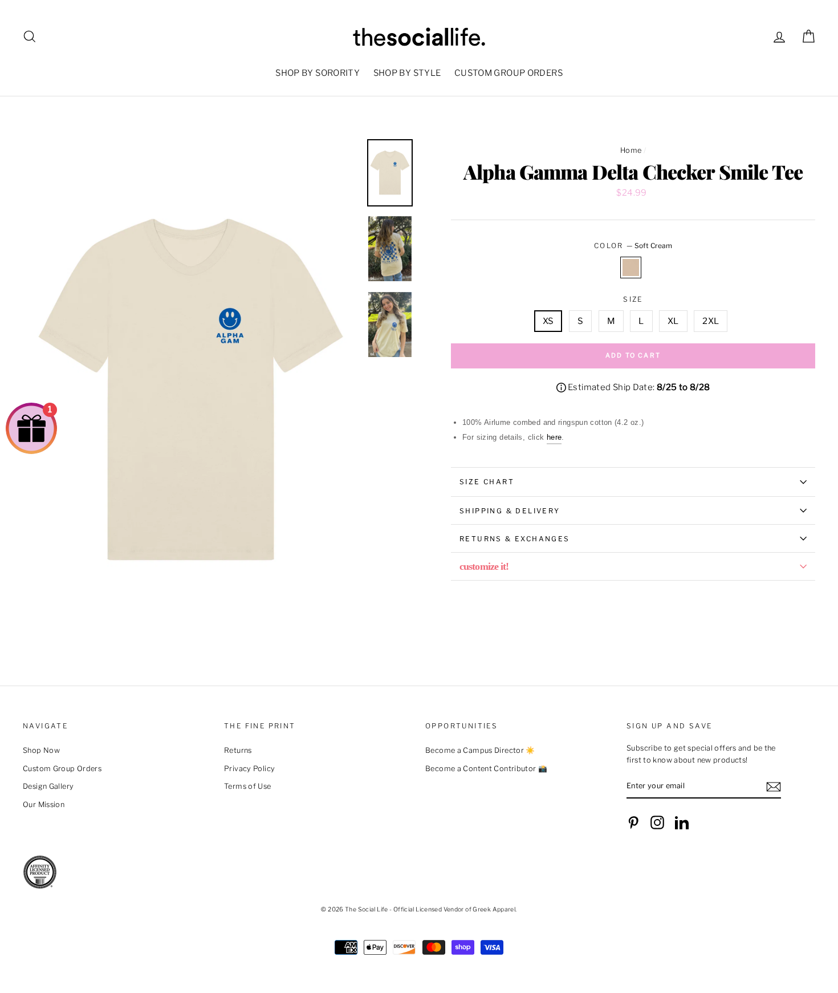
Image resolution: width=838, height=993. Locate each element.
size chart (486, 481)
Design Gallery (48, 786)
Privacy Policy (249, 768)
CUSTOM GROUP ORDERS (508, 73)
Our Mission (43, 804)
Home (631, 150)
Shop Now (41, 750)
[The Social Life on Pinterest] (633, 822)
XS (548, 321)
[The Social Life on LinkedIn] (682, 822)
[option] (191, 391)
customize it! (484, 566)
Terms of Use (247, 786)
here (554, 437)
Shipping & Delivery (509, 510)
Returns (238, 750)
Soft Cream (631, 267)
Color (633, 245)
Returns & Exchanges (514, 538)
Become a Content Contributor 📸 (486, 768)
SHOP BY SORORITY (317, 73)
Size (633, 299)
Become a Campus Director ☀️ (480, 750)
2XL (710, 321)
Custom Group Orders (62, 768)
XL (673, 321)
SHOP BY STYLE (407, 73)
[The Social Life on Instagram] (657, 822)
